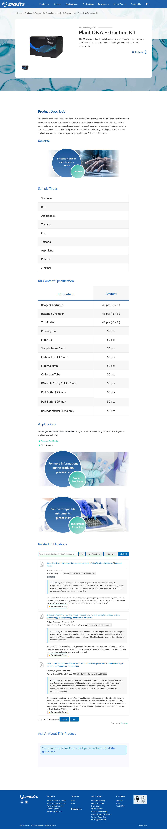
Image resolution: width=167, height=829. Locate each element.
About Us (119, 800)
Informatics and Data (54, 811)
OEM (73, 800)
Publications (76, 808)
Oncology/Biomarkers (98, 819)
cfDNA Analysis (96, 809)
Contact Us (120, 806)
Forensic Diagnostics (98, 817)
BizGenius (125, 723)
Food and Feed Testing (50, 441)
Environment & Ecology (59, 606)
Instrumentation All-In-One (56, 803)
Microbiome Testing (98, 800)
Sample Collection (53, 809)
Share (74, 719)
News (118, 803)
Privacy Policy (143, 826)
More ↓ (64, 719)
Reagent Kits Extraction (55, 806)
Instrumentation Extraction (56, 800)
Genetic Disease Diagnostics (101, 814)
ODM (73, 803)
